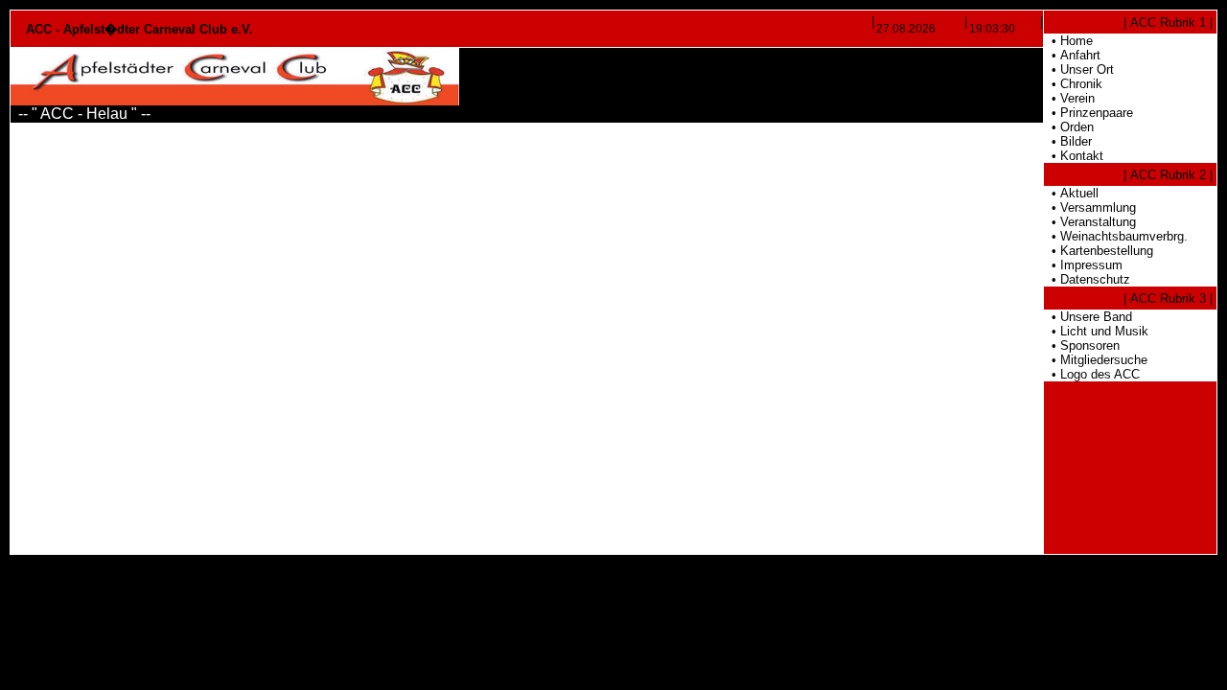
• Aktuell (1071, 193)
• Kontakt (1073, 156)
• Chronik (1073, 84)
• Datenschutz (1087, 279)
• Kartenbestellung (1098, 250)
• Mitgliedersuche (1095, 360)
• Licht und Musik (1096, 331)
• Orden (1069, 127)
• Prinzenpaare (1088, 112)
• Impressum (1083, 265)
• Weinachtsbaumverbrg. (1116, 236)
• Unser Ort (1079, 69)
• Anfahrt (1072, 55)
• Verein (1069, 98)
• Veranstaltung (1090, 222)
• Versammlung (1090, 207)
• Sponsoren (1082, 345)
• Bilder (1068, 141)
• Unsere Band (1088, 317)
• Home (1068, 41)
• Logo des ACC (1092, 374)
